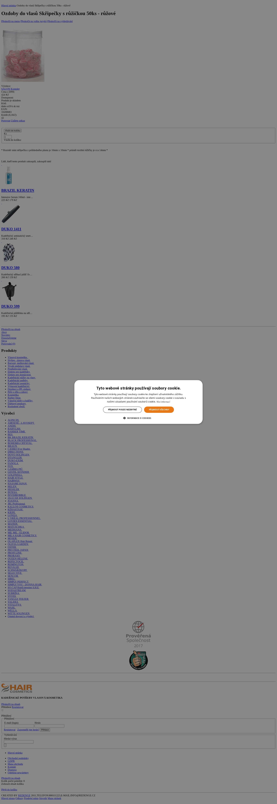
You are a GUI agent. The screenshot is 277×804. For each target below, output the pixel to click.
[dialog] (138, 402)
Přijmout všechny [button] (159, 409)
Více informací (163, 401)
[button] (138, 418)
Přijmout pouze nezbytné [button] (122, 409)
